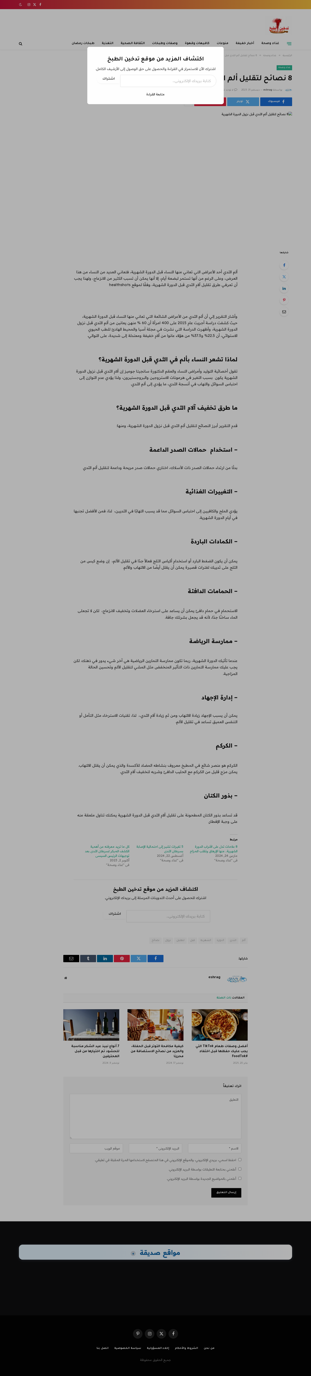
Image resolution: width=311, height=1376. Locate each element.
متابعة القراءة (155, 94)
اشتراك (108, 79)
